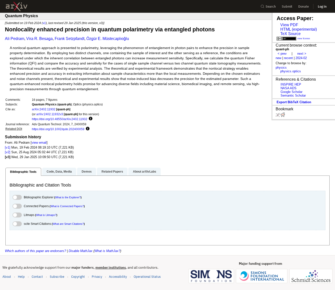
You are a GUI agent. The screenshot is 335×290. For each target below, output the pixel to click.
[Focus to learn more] (89, 119)
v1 (44, 23)
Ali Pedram (14, 39)
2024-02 (301, 58)
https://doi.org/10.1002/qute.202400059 (58, 129)
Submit (287, 6)
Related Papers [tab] (112, 171)
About (6, 277)
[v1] (7, 147)
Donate (303, 6)
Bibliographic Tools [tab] (23, 172)
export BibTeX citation (294, 102)
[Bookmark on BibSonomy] (278, 116)
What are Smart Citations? (68, 223)
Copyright (78, 277)
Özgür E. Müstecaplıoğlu (107, 39)
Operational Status (147, 276)
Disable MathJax (80, 251)
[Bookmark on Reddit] (283, 116)
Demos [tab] (87, 171)
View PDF (289, 25)
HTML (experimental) (298, 29)
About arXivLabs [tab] (144, 171)
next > (301, 53)
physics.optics (290, 71)
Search (271, 6)
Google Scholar (291, 92)
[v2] (7, 152)
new (278, 58)
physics (281, 67)
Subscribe (57, 277)
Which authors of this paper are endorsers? (35, 251)
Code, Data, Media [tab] (59, 171)
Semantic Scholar (293, 95)
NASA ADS (288, 88)
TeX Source (290, 34)
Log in (322, 6)
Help (21, 277)
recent (288, 58)
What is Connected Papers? (67, 206)
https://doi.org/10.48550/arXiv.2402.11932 (59, 119)
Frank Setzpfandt (69, 39)
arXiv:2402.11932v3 (49, 114)
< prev (282, 53)
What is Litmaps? (46, 215)
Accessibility (118, 277)
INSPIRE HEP (291, 84)
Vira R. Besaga (39, 39)
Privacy (97, 277)
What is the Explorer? (68, 197)
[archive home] (16, 6)
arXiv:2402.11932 (43, 109)
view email (39, 142)
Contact (37, 277)
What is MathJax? (107, 251)
